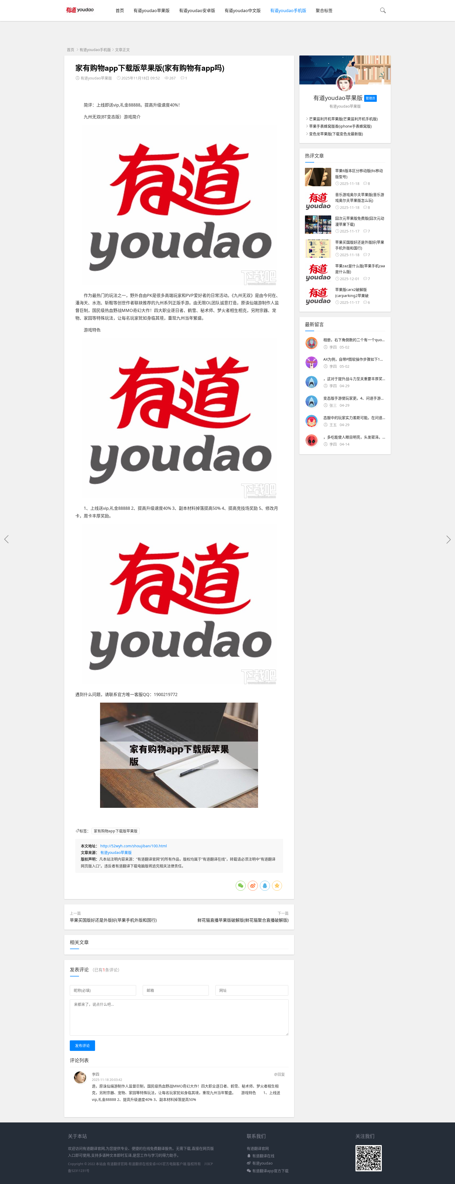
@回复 (279, 1074)
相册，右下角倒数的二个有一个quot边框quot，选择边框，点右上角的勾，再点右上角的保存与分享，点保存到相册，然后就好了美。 (354, 339)
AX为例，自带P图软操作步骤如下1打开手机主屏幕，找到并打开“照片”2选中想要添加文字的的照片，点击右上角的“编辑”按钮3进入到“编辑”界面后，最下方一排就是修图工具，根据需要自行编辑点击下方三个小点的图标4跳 (354, 359)
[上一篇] (6, 539)
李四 (95, 1074)
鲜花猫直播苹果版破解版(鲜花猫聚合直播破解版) (243, 920)
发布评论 (82, 1045)
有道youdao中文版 (243, 10)
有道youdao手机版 (288, 10)
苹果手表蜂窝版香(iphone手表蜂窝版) (340, 126)
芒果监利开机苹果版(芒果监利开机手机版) (343, 118)
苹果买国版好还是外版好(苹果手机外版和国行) (113, 920)
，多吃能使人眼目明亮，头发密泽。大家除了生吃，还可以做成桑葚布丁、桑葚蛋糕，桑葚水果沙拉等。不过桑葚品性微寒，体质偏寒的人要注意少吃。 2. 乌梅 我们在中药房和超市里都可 (354, 437)
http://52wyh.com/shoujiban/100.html (133, 845)
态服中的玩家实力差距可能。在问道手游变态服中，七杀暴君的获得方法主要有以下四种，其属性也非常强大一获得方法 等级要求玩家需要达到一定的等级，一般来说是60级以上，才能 (354, 417)
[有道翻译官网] (80, 15)
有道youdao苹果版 (151, 10)
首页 (120, 10)
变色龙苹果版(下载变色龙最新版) (336, 133)
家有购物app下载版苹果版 (115, 830)
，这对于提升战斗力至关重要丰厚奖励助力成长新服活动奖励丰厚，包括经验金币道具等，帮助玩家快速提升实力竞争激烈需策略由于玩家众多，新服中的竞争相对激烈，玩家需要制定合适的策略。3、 (354, 378)
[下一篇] (448, 539)
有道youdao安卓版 (197, 10)
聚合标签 (324, 10)
